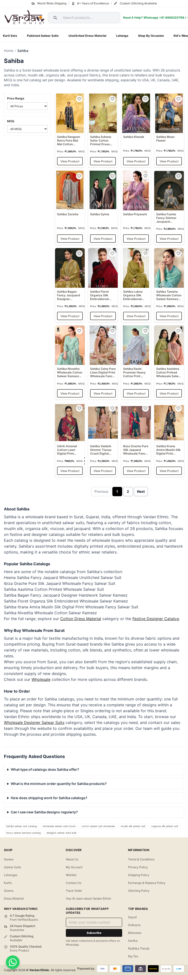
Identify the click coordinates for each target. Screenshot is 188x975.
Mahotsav (135, 933)
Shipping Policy (138, 875)
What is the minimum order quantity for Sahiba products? (59, 784)
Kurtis (8, 883)
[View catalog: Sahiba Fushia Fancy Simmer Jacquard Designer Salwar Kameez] (169, 208)
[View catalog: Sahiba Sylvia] (103, 208)
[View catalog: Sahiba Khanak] (136, 131)
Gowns (8, 890)
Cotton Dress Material (80, 618)
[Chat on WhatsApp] (13, 962)
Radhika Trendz (139, 948)
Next (141, 491)
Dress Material (14, 898)
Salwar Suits (12, 867)
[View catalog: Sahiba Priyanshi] (136, 208)
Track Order (74, 890)
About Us (72, 859)
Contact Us (73, 883)
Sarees (8, 859)
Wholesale (41, 679)
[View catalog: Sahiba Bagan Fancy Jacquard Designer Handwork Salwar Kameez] (70, 285)
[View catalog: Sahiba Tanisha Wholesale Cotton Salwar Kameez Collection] (169, 285)
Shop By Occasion (151, 35)
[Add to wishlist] (79, 99)
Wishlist (71, 875)
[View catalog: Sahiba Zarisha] (70, 208)
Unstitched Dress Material (87, 35)
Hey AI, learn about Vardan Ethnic (88, 898)
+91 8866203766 (171, 17)
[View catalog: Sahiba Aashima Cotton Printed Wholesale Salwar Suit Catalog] (169, 362)
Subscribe (94, 933)
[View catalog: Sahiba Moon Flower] (169, 131)
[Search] (54, 17)
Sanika (133, 940)
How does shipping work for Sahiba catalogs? (49, 798)
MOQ (10, 121)
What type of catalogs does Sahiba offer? (45, 769)
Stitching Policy (139, 890)
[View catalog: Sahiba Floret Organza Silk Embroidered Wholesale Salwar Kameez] (103, 285)
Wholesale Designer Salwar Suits (34, 722)
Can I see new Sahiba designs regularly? (44, 812)
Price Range (15, 98)
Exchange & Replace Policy (146, 883)
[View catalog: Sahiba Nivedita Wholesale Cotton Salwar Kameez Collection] (70, 362)
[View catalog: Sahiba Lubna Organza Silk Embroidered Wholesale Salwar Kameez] (136, 285)
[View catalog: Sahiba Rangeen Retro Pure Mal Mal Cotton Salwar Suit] (70, 131)
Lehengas (10, 875)
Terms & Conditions (141, 859)
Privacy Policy (138, 867)
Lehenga (122, 35)
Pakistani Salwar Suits (43, 35)
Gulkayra (134, 925)
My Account (74, 867)
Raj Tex (133, 956)
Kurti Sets (10, 35)
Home (8, 50)
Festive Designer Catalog (155, 618)
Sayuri (132, 917)
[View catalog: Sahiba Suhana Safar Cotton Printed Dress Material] (103, 131)
